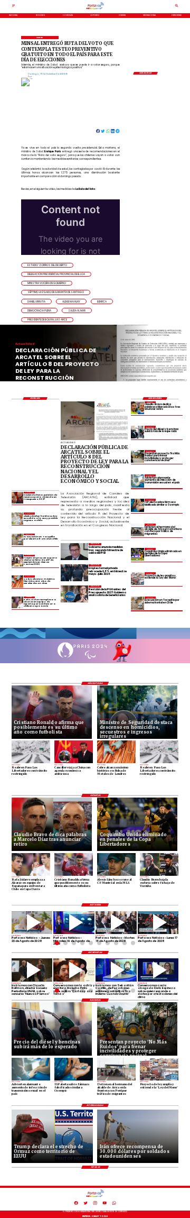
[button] (47, 265)
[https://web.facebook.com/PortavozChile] (76, 1204)
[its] (137, 480)
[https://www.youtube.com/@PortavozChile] (104, 1204)
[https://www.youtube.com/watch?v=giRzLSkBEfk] (32, 923)
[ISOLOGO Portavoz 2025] (95, 9)
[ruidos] (137, 456)
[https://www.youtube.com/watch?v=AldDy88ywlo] (116, 970)
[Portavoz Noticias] (13, 7)
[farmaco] (137, 505)
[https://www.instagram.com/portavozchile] (95, 1204)
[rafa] (18, 602)
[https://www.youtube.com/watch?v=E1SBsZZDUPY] (73, 970)
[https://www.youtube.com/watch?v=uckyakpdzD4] (158, 923)
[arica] (137, 530)
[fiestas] (18, 560)
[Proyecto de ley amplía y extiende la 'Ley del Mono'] (137, 578)
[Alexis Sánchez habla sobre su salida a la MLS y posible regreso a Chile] (18, 518)
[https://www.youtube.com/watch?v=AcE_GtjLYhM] (116, 923)
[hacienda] (18, 497)
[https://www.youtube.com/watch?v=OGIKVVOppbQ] (73, 923)
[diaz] (137, 407)
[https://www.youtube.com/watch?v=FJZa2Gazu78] (32, 970)
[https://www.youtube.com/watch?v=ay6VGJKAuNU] (158, 970)
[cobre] (18, 581)
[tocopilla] (137, 603)
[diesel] (137, 432)
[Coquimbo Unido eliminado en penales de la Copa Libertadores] (137, 554)
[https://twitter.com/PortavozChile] (85, 1204)
